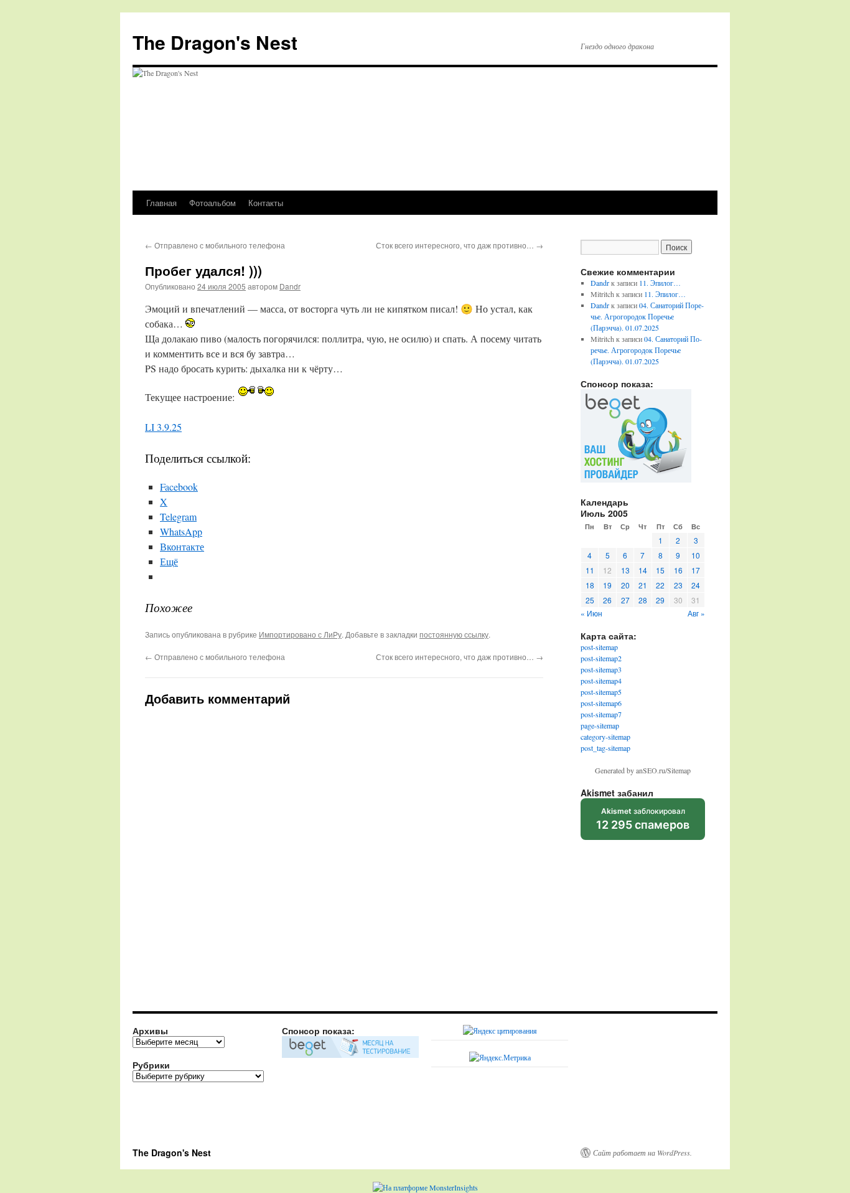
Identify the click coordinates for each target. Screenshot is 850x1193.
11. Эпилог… (660, 283)
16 (678, 570)
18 (590, 585)
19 (607, 585)
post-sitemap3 (601, 669)
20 (625, 585)
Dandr (290, 286)
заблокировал (642, 823)
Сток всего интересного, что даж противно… (459, 245)
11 (590, 570)
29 (660, 600)
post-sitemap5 (601, 692)
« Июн (591, 613)
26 (607, 600)
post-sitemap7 (601, 714)
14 (642, 570)
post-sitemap (599, 647)
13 (625, 570)
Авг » (696, 613)
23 (678, 585)
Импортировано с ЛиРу (300, 634)
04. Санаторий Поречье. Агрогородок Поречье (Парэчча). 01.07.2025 (647, 316)
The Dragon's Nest (215, 42)
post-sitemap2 (601, 658)
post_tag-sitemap (605, 748)
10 (695, 555)
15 (660, 570)
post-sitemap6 (601, 703)
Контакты (265, 203)
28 (642, 600)
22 (660, 585)
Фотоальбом (212, 203)
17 (695, 570)
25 (590, 600)
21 (642, 585)
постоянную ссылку (453, 634)
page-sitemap (600, 725)
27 (625, 600)
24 (695, 585)
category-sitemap (605, 737)
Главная (161, 203)
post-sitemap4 (601, 681)
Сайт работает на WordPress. (642, 1153)
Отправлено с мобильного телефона (215, 245)
